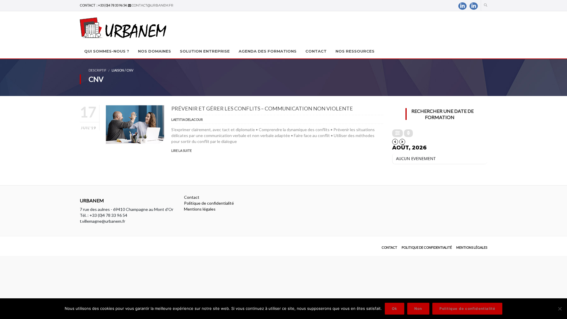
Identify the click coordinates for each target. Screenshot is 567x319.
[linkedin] (462, 6)
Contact (191, 197)
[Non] (560, 309)
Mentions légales (200, 208)
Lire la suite (181, 150)
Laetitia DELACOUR (187, 119)
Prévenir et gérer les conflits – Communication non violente (262, 108)
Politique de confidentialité (209, 203)
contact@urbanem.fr (152, 5)
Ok (394, 308)
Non (418, 308)
